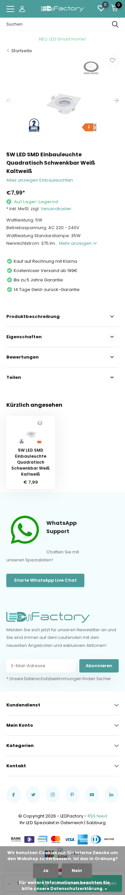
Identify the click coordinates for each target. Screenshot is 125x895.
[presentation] (8, 100)
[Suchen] (115, 24)
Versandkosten (56, 209)
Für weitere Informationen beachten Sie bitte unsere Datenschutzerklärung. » (64, 885)
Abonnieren (99, 666)
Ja (45, 870)
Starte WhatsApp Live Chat (45, 580)
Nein (77, 870)
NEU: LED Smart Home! (62, 39)
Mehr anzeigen (76, 243)
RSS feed (97, 816)
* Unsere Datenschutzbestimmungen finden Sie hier (58, 678)
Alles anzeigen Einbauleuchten (39, 180)
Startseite (21, 51)
